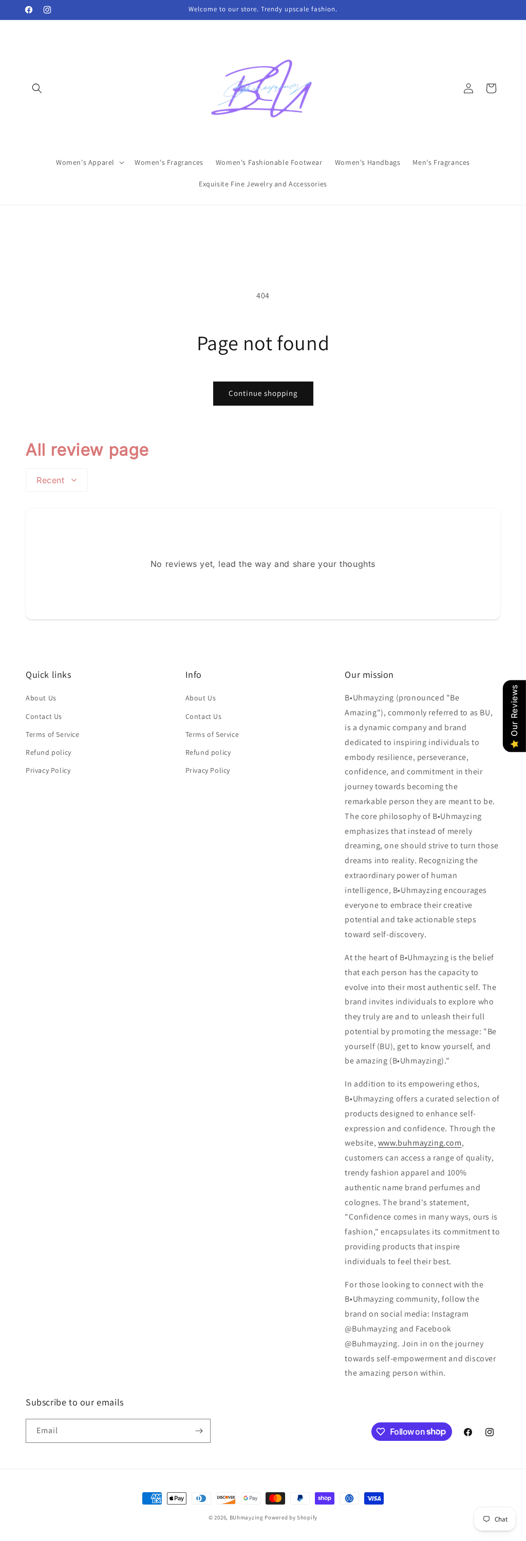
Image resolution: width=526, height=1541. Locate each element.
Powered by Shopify (291, 1517)
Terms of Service (53, 734)
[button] (37, 88)
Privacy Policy (48, 770)
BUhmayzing (247, 1517)
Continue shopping (263, 393)
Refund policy (48, 752)
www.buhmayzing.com (420, 1142)
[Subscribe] (198, 1431)
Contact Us (44, 716)
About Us (41, 697)
